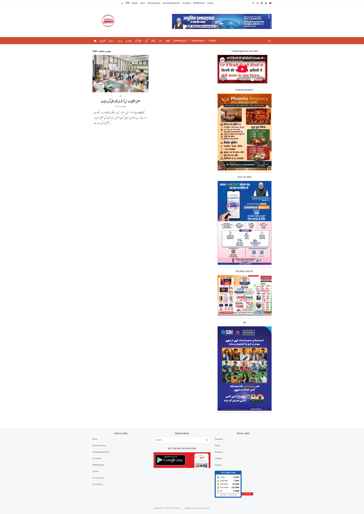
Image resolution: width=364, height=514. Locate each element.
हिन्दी (127, 3)
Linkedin (218, 458)
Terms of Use (97, 484)
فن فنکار (153, 40)
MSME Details (199, 3)
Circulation (186, 3)
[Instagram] (261, 3)
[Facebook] (253, 3)
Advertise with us (153, 3)
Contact (210, 3)
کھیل (146, 40)
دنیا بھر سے (128, 40)
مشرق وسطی (138, 40)
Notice (212, 40)
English (135, 3)
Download (198, 40)
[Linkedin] (266, 3)
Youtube (218, 464)
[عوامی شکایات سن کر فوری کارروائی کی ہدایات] (120, 73)
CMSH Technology (172, 507)
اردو (122, 3)
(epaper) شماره (179, 40)
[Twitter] (257, 3)
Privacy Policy (98, 477)
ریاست (110, 40)
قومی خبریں (102, 40)
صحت (160, 40)
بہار (120, 95)
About (142, 3)
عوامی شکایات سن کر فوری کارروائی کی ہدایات (120, 101)
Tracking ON (232, 495)
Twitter (218, 445)
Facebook (218, 438)
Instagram (219, 451)
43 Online (223, 495)
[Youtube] (270, 3)
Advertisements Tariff (171, 3)
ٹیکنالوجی (168, 40)
